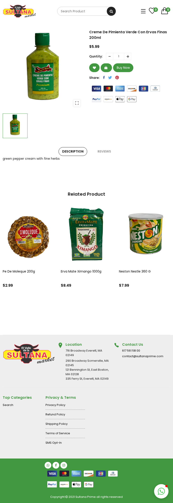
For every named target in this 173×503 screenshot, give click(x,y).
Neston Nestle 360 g (135, 271)
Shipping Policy (57, 424)
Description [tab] (73, 151)
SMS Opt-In (54, 443)
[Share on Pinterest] (117, 77)
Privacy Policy (55, 405)
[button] (161, 491)
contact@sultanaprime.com (142, 356)
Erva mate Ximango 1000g (81, 271)
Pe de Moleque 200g (19, 271)
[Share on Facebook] (104, 77)
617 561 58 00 (131, 350)
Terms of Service (58, 433)
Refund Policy (55, 414)
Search (8, 405)
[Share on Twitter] (110, 77)
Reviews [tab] (104, 151)
